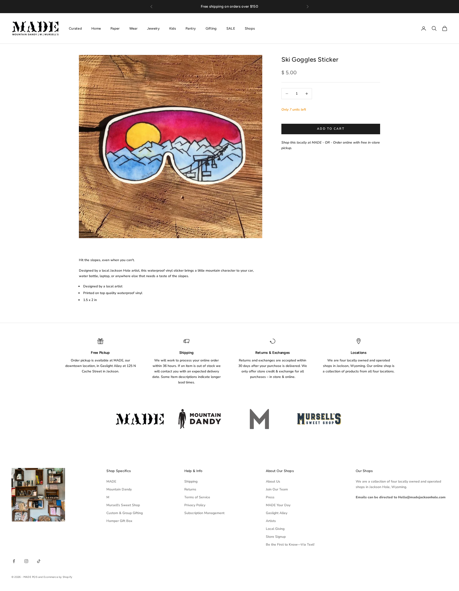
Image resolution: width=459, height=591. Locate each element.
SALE (230, 28)
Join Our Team (277, 489)
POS (35, 577)
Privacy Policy (194, 505)
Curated (75, 28)
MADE (111, 481)
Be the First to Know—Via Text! (290, 544)
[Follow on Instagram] (26, 561)
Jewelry (153, 28)
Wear (133, 28)
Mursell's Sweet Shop (123, 505)
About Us (273, 481)
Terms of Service (197, 497)
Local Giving (275, 529)
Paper (115, 28)
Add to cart (330, 129)
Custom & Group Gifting (124, 513)
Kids (172, 28)
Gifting (211, 28)
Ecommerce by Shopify (58, 577)
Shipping (190, 481)
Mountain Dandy (119, 489)
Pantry (191, 28)
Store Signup (276, 536)
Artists (271, 521)
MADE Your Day (278, 505)
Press (270, 497)
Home (96, 28)
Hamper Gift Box (119, 521)
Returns (190, 489)
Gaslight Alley (276, 513)
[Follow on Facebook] (13, 561)
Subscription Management (204, 513)
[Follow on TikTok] (38, 561)
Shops (250, 28)
